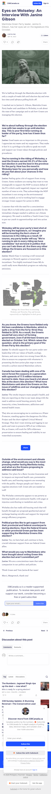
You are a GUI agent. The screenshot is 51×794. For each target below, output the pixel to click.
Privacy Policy (25, 763)
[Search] (46, 676)
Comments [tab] (7, 647)
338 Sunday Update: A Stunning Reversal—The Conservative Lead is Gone (19, 704)
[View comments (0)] (12, 42)
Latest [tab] (10, 677)
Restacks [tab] (17, 647)
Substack (13, 789)
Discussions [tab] (20, 677)
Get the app (37, 783)
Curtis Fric (12, 34)
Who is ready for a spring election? (16, 689)
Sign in (46, 3)
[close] (44, 708)
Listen (45, 35)
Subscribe (37, 3)
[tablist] (12, 647)
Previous (9, 631)
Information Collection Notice (29, 761)
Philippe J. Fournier (18, 692)
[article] (25, 689)
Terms (35, 775)
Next (43, 631)
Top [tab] (4, 677)
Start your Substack (19, 783)
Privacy (29, 775)
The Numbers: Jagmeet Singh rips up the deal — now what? (19, 684)
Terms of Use (37, 758)
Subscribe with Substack (27, 753)
